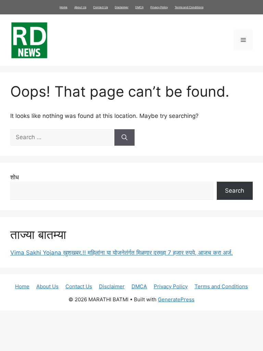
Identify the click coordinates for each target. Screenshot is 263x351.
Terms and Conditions (189, 7)
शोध (14, 177)
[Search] (124, 137)
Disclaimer (121, 7)
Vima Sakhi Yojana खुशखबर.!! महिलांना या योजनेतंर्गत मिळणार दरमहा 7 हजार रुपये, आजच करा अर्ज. (121, 252)
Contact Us (100, 7)
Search (234, 190)
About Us (80, 7)
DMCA (139, 7)
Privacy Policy (159, 7)
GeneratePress (176, 299)
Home (63, 7)
